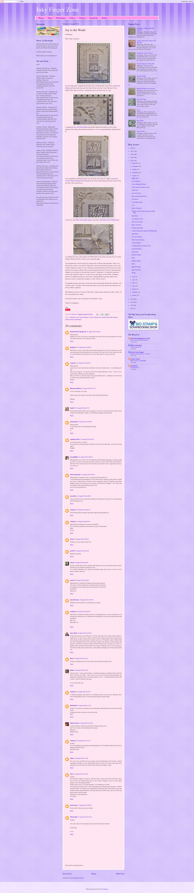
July (133, 277)
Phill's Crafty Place (136, 345)
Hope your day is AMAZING (138, 360)
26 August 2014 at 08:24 (88, 474)
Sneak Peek (135, 190)
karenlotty (73, 496)
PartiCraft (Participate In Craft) (140, 338)
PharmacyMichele (75, 388)
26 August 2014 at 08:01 (85, 422)
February (135, 292)
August (134, 175)
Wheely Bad (73, 817)
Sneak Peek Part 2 (137, 249)
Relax (133, 264)
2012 (132, 302)
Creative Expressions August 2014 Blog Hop (146, 41)
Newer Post (67, 873)
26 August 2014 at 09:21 (83, 611)
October (134, 169)
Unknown (73, 363)
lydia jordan (74, 422)
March (134, 289)
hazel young (73, 805)
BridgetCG (73, 347)
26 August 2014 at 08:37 (83, 510)
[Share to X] (104, 314)
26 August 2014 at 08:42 (81, 562)
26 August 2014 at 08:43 (82, 580)
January (134, 295)
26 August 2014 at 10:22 (81, 658)
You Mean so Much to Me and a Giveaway (145, 29)
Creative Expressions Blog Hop (145, 64)
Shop (50, 18)
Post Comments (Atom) (77, 878)
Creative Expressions (95, 317)
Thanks (134, 273)
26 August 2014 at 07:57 (83, 408)
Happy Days (135, 178)
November (135, 166)
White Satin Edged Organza (84, 220)
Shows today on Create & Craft (140, 187)
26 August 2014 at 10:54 (81, 670)
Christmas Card (74, 317)
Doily (133, 258)
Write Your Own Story (138, 240)
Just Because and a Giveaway (145, 53)
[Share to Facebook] (106, 314)
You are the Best (136, 243)
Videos (72, 18)
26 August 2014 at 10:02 (84, 633)
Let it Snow (135, 199)
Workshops (60, 18)
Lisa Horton (134, 366)
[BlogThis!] (103, 314)
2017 (132, 151)
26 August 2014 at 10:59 (83, 692)
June (133, 280)
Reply (71, 341)
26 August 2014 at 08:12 (87, 439)
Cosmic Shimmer (84, 317)
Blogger (105, 889)
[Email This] (101, 314)
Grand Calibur (106, 317)
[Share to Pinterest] (108, 314)
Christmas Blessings (137, 228)
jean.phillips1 (74, 457)
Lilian (72, 758)
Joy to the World (136, 193)
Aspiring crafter (75, 439)
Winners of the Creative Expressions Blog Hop (143, 212)
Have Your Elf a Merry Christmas (139, 340)
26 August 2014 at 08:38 (82, 539)
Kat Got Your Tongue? (137, 352)
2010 (132, 308)
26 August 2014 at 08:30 (84, 496)
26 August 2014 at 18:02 (86, 723)
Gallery (82, 18)
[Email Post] (97, 314)
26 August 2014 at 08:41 (82, 551)
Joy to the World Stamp (80, 127)
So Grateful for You (137, 219)
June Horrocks (74, 600)
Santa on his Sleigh (137, 222)
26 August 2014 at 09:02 (86, 600)
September (135, 172)
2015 (132, 157)
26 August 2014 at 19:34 (83, 741)
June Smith (73, 633)
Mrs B (72, 563)
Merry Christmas (136, 208)
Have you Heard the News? (139, 196)
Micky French (74, 723)
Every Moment (136, 181)
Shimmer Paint (69, 319)
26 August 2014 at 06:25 (94, 332)
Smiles (139, 110)
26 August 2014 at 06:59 (83, 363)
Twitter (105, 18)
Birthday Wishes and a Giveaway (146, 88)
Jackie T (72, 408)
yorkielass (73, 612)
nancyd (72, 580)
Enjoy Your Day (136, 270)
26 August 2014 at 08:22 (86, 457)
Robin (72, 670)
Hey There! (135, 216)
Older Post (120, 873)
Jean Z (72, 539)
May (133, 283)
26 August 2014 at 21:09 (81, 774)
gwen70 (72, 551)
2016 (132, 154)
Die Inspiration (134, 367)
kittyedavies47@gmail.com (78, 332)
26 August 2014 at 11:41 (84, 705)
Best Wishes (140, 120)
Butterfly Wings (136, 261)
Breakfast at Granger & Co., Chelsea (140, 354)
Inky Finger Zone (57, 9)
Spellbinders (77, 319)
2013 (132, 299)
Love (133, 205)
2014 (132, 161)
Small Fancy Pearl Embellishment (109, 220)
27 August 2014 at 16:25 (85, 817)
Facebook (94, 18)
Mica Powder (114, 317)
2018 (132, 148)
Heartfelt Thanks (141, 76)
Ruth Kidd (73, 705)
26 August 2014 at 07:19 (88, 388)
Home (41, 18)
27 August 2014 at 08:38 (85, 805)
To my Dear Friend (137, 202)
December (135, 163)
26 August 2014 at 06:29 (84, 347)
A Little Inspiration (135, 347)
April (134, 286)
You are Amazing (137, 237)
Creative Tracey (135, 359)
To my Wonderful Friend (139, 184)
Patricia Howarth (75, 475)
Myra (71, 774)
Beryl (71, 658)
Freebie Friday (141, 131)
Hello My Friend (141, 99)
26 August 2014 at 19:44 (81, 758)
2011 (132, 305)
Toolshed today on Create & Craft (141, 246)
